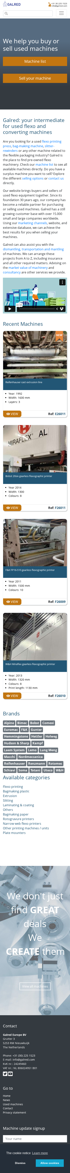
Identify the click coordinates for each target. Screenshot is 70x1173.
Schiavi (9, 770)
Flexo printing (13, 787)
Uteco (48, 770)
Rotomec (55, 763)
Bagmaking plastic (16, 791)
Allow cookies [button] (49, 1163)
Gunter (36, 730)
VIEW (14, 414)
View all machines (35, 986)
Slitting (8, 800)
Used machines (13, 1104)
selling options (33, 178)
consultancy (12, 272)
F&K (24, 730)
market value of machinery (28, 268)
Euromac (11, 730)
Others (8, 810)
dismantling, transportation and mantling (33, 249)
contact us (56, 178)
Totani (35, 770)
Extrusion (10, 796)
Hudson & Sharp (16, 743)
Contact (8, 1108)
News (6, 1100)
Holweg (51, 736)
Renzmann (36, 763)
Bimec (22, 723)
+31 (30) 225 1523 (24, 1055)
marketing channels (32, 223)
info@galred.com (59, 5)
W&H (59, 770)
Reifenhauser (14, 763)
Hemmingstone (16, 736)
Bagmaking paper (16, 814)
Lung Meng (48, 750)
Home (6, 1096)
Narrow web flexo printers (22, 823)
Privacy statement (14, 1112)
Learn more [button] (40, 1153)
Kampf (37, 743)
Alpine (9, 723)
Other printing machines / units (26, 828)
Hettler (36, 736)
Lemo (32, 750)
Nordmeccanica (30, 757)
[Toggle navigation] (61, 13)
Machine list (35, 61)
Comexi (48, 723)
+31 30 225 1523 (59, 3)
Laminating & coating (18, 805)
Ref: (57, 414)
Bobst (34, 723)
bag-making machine (28, 146)
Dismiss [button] (20, 1163)
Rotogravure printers (18, 819)
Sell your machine (35, 78)
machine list (44, 164)
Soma (22, 770)
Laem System (14, 750)
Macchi (9, 757)
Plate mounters (14, 833)
